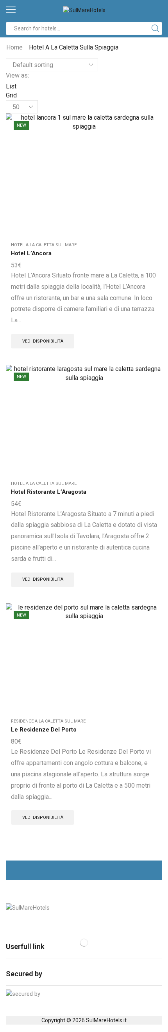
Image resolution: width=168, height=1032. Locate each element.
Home (14, 47)
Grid (11, 95)
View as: (17, 75)
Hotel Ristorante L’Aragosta (48, 491)
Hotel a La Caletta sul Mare (44, 244)
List (11, 86)
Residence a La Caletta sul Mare (48, 721)
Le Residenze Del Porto (44, 729)
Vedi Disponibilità (42, 341)
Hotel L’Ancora (31, 253)
